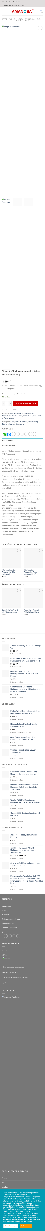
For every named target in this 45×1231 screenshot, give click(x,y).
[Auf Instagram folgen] (10, 936)
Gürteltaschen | (7, 2)
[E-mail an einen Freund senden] (26, 434)
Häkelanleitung (33, 422)
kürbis (17, 424)
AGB (4, 911)
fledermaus (23, 422)
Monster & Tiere (23, 21)
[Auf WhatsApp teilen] (14, 434)
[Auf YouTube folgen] (18, 936)
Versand (5, 955)
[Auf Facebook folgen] (6, 936)
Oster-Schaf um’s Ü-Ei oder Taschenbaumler (10, 611)
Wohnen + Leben (16, 19)
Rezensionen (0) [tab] (8, 445)
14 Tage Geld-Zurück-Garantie (13, 5)
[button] (3, 11)
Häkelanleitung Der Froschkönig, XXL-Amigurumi (9, 572)
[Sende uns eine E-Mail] (14, 936)
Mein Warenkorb (8, 923)
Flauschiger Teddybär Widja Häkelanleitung (31, 611)
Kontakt (5, 951)
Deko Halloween (15, 413)
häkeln (4, 424)
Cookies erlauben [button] (26, 1226)
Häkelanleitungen (27, 413)
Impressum (6, 906)
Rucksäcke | (17, 2)
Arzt (3, 1183)
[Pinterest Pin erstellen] (30, 434)
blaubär (5, 1187)
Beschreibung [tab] (8, 441)
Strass (4, 1178)
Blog (4, 932)
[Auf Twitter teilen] (22, 434)
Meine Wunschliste (9, 928)
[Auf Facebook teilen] (18, 434)
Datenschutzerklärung (11, 919)
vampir (22, 424)
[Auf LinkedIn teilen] (34, 434)
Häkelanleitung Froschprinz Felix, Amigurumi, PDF (30, 572)
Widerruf (5, 915)
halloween (11, 424)
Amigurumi (15, 422)
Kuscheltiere (6, 416)
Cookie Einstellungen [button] (10, 1226)
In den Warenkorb (26, 403)
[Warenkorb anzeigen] (41, 11)
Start (4, 19)
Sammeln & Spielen (33, 19)
